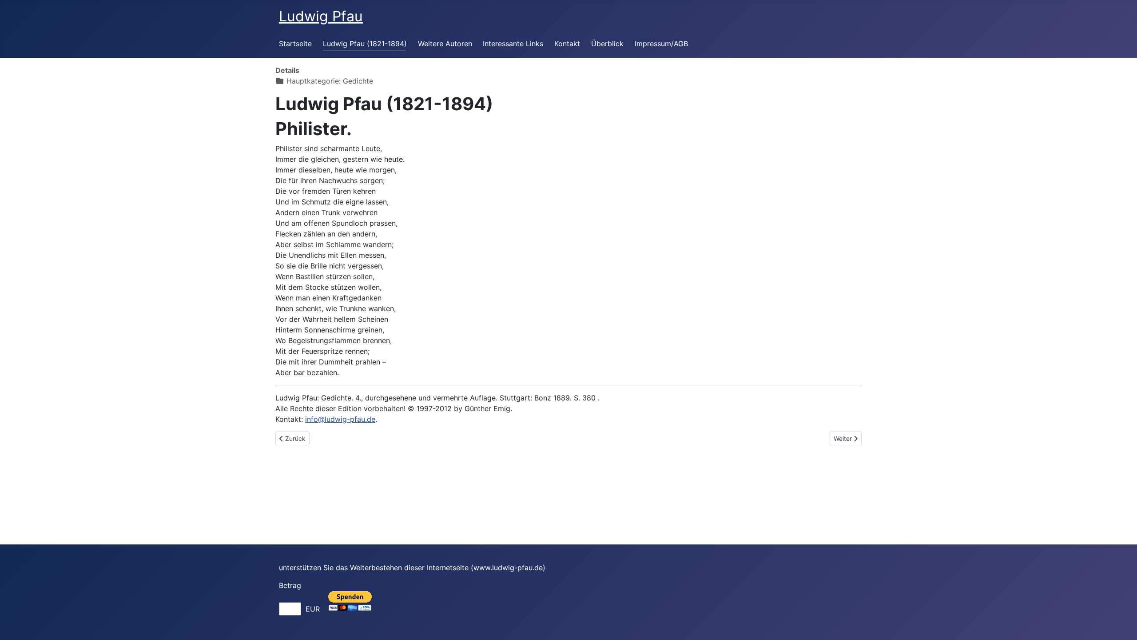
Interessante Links (513, 43)
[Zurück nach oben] (1121, 623)
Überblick (607, 43)
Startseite (295, 43)
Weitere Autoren (445, 43)
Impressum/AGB (661, 43)
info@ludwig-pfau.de (340, 419)
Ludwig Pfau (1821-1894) (365, 43)
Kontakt (567, 43)
